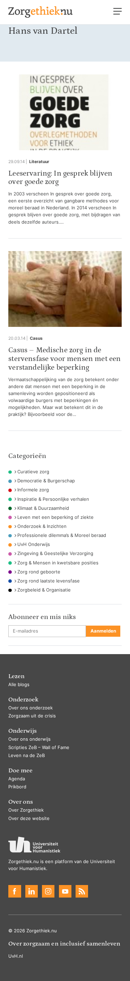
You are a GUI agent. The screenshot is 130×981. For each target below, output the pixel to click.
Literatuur (39, 161)
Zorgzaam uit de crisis (32, 715)
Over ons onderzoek (30, 707)
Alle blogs (18, 684)
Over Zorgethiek (26, 810)
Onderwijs (22, 730)
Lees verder (65, 150)
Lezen (16, 676)
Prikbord (17, 786)
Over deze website (29, 818)
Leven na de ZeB (26, 755)
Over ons (20, 801)
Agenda (16, 778)
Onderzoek (23, 699)
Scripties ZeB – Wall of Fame (38, 747)
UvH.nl (15, 956)
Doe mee (20, 770)
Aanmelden (103, 631)
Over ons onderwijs (29, 739)
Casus (36, 338)
